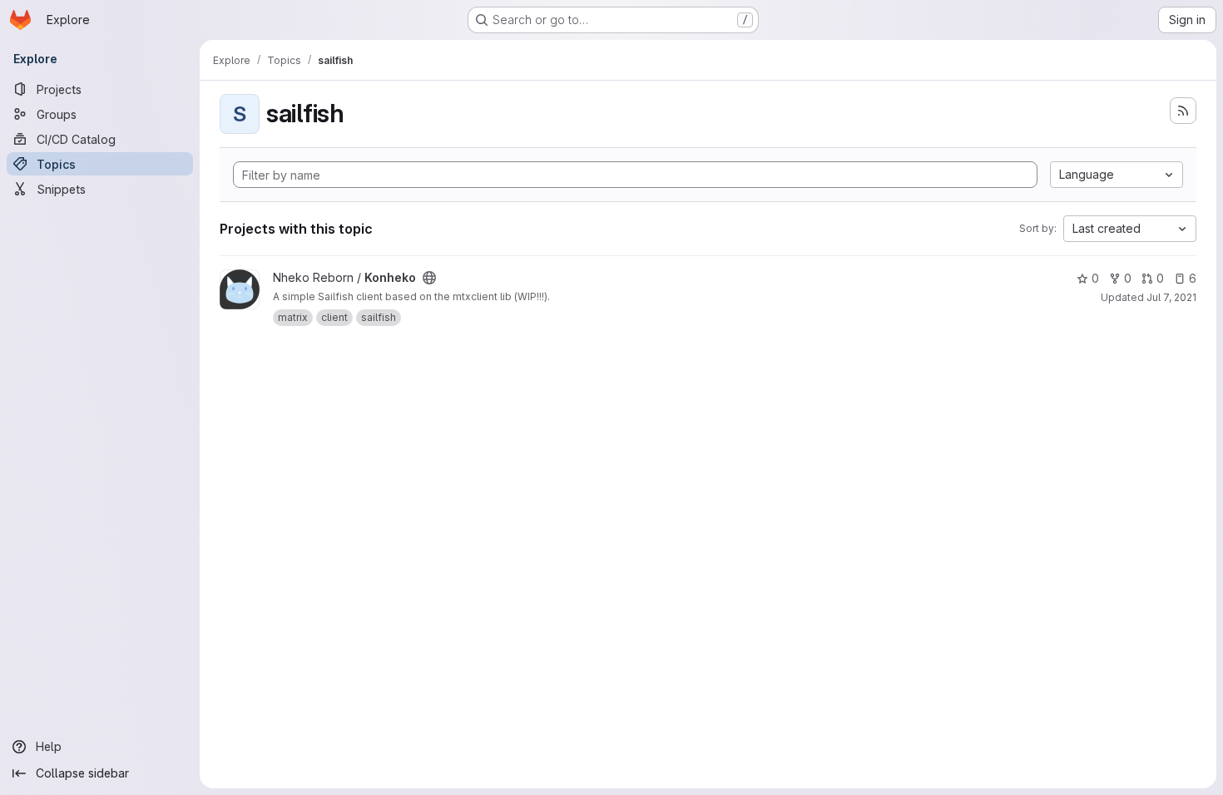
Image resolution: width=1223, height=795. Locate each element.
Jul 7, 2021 (1171, 297)
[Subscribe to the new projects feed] (1183, 110)
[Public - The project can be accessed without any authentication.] (429, 277)
